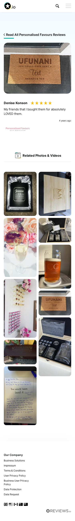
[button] (57, 5)
